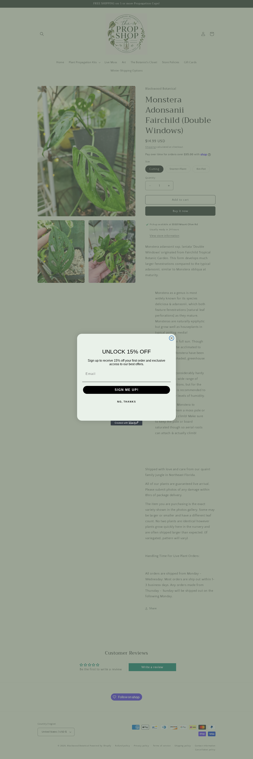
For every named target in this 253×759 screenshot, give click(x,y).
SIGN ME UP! (127, 389)
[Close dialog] (171, 338)
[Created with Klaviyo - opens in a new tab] (126, 423)
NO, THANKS (126, 401)
